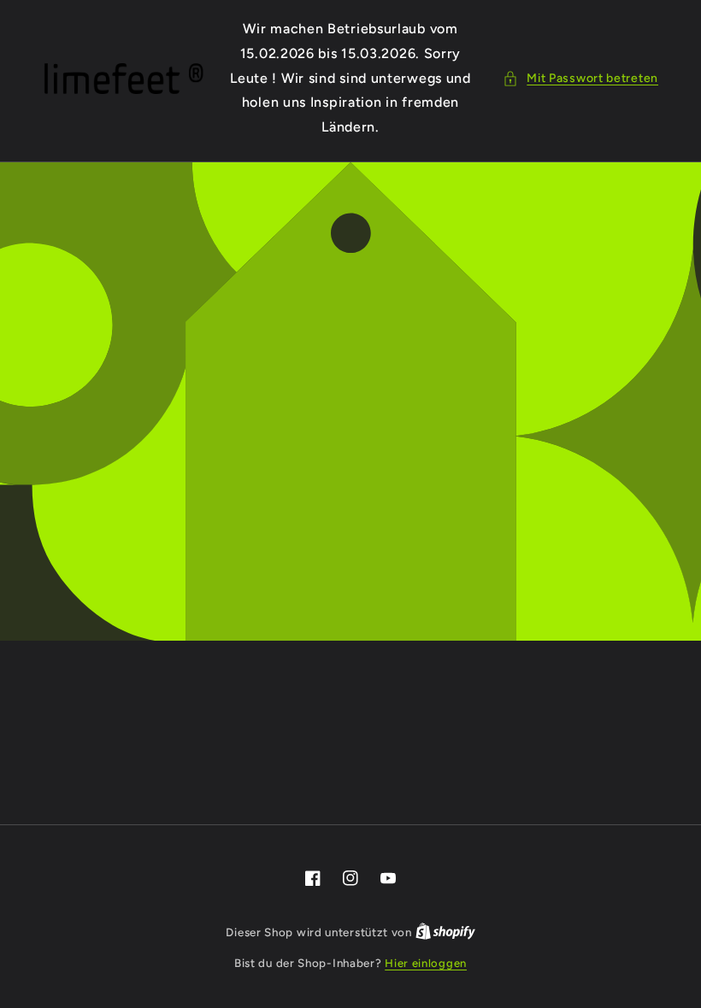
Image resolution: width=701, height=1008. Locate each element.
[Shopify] (445, 932)
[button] (580, 78)
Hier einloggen (426, 963)
